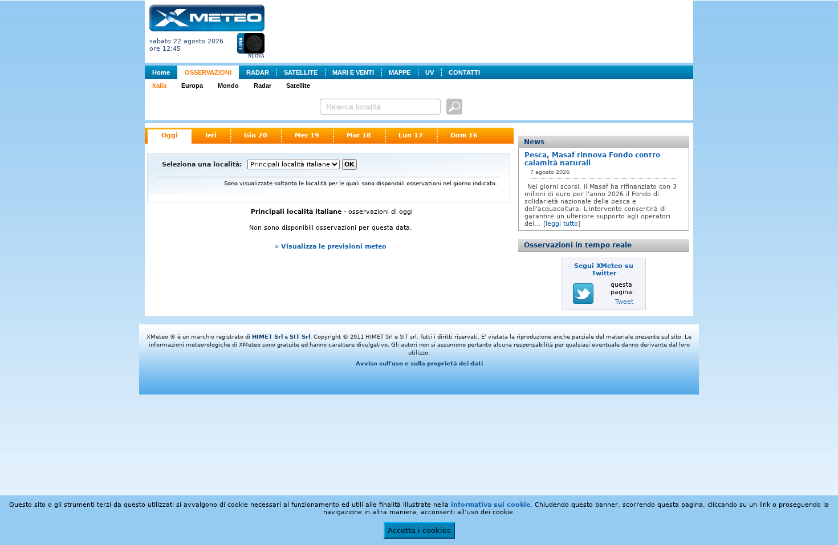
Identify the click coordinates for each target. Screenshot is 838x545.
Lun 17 (410, 135)
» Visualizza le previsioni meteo (331, 246)
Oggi (169, 135)
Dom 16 (464, 135)
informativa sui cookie (490, 505)
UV (429, 72)
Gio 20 (255, 135)
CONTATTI (464, 72)
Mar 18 (359, 135)
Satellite (298, 85)
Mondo (228, 85)
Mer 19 (307, 135)
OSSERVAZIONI (208, 72)
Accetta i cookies (419, 530)
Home (161, 72)
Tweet (624, 302)
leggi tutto (562, 223)
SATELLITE (301, 72)
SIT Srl (300, 336)
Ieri (211, 135)
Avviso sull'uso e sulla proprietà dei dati (419, 363)
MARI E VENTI (353, 72)
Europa (192, 85)
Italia (159, 85)
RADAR (257, 72)
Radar (262, 85)
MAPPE (399, 72)
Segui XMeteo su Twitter (603, 269)
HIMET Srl (267, 336)
